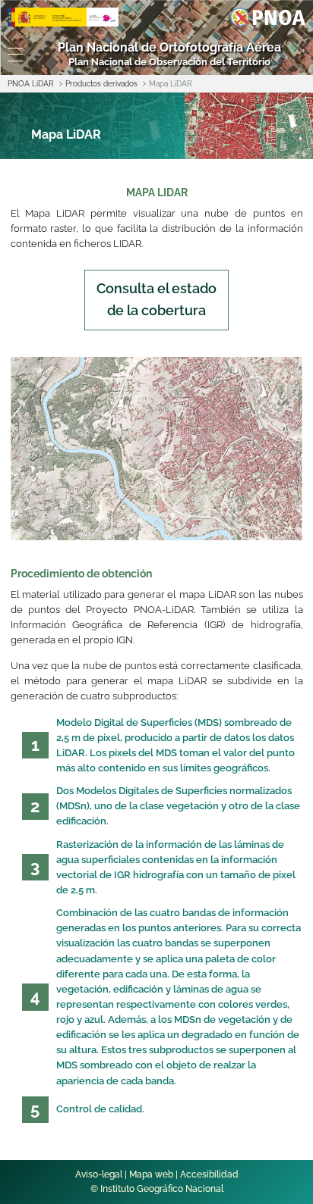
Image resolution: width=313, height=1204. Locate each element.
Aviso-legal (98, 1174)
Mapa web (151, 1174)
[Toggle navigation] (13, 54)
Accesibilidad (209, 1174)
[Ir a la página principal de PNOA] (267, 16)
